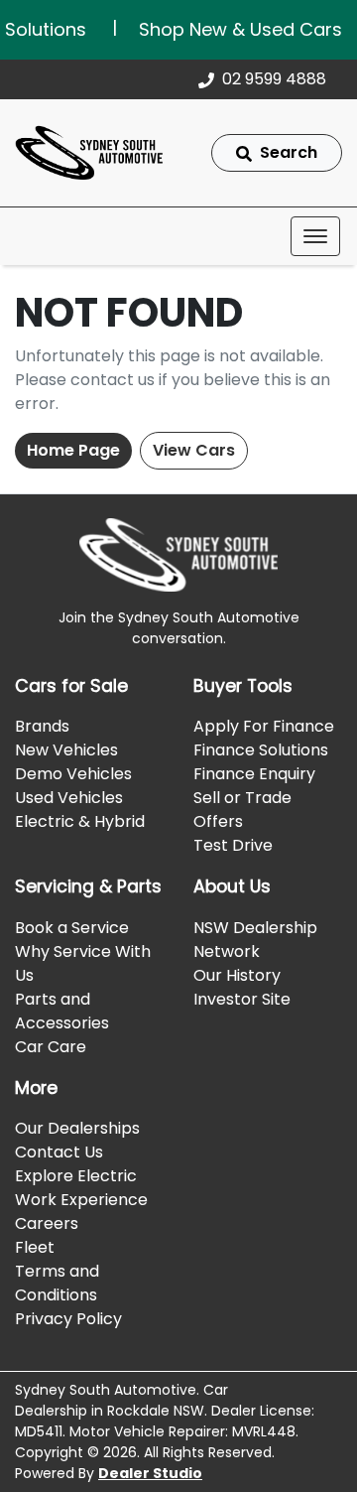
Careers (46, 1223)
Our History (237, 975)
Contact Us (59, 1152)
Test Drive (233, 845)
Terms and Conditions (57, 1283)
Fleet (35, 1247)
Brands (42, 726)
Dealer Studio (150, 1473)
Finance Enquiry (254, 773)
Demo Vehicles (73, 773)
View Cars (194, 450)
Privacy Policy (68, 1318)
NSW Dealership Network (255, 939)
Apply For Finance (263, 726)
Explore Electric (76, 1175)
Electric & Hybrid (80, 821)
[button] (315, 236)
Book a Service (72, 927)
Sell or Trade (242, 797)
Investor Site (242, 999)
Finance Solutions (260, 750)
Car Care (50, 1046)
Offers (218, 821)
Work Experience (81, 1199)
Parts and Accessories (62, 1011)
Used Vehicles (69, 797)
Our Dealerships (77, 1128)
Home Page (73, 450)
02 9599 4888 (274, 79)
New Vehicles (66, 750)
